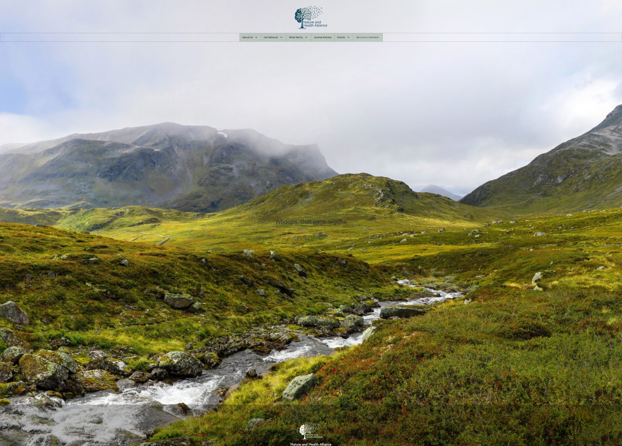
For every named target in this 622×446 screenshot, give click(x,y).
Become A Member (368, 37)
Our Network (271, 37)
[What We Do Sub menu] (306, 37)
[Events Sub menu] (348, 37)
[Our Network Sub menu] (281, 37)
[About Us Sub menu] (256, 37)
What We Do (296, 37)
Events (341, 37)
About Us (247, 37)
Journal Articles (322, 37)
